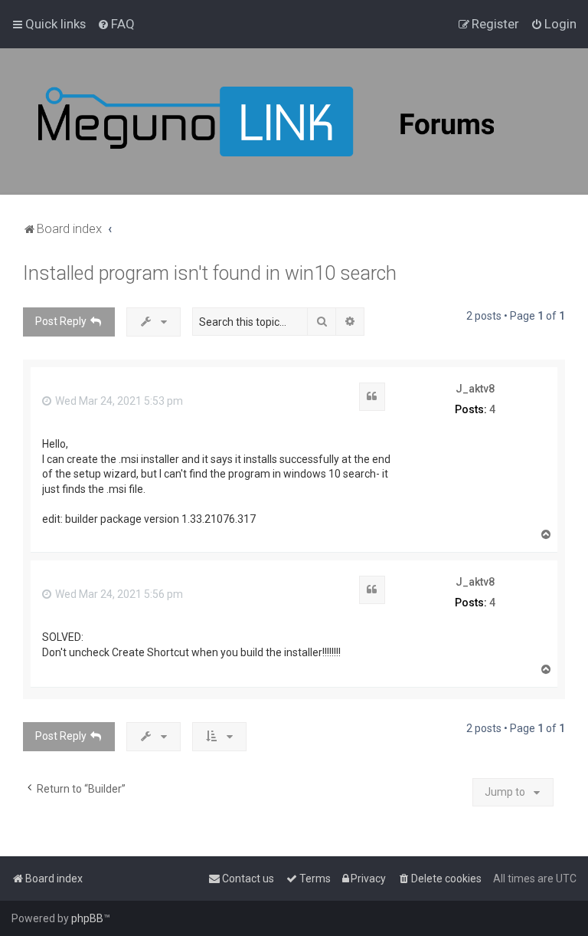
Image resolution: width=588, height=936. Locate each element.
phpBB (87, 918)
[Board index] (306, 121)
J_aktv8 (475, 389)
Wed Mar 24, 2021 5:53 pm (118, 401)
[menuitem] (116, 23)
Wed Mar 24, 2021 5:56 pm (118, 594)
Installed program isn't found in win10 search (210, 273)
